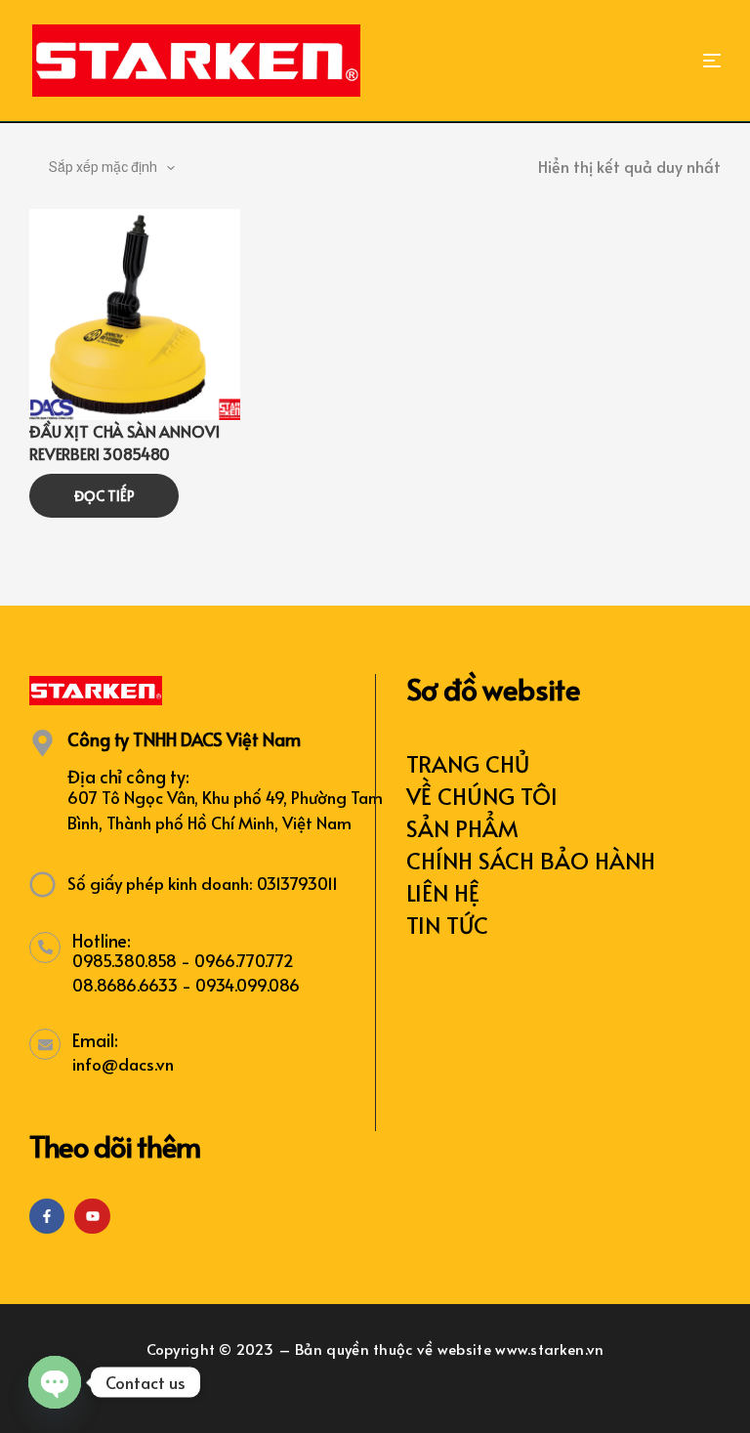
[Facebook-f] (46, 1216)
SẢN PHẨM (462, 828)
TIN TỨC (447, 924)
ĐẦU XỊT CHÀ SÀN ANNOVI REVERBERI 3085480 (124, 441)
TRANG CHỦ (467, 763)
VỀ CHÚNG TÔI (482, 795)
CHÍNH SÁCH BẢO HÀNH (530, 860)
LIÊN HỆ (442, 892)
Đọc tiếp (104, 495)
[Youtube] (91, 1216)
